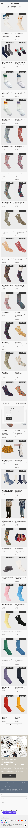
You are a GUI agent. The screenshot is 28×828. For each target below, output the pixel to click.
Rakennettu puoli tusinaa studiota (9, 826)
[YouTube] (16, 810)
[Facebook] (1, 810)
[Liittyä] (26, 787)
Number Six (4, 824)
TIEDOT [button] (2, 802)
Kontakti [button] (3, 806)
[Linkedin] (13, 810)
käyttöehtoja (11, 790)
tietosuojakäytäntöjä (4, 790)
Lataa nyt (9, 775)
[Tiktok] (4, 810)
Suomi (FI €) (4, 817)
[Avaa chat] (25, 825)
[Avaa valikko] (3, 3)
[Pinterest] (6, 810)
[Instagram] (9, 810)
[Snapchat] (11, 810)
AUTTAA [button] (2, 798)
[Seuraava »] (20, 724)
